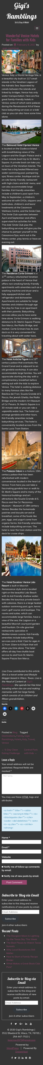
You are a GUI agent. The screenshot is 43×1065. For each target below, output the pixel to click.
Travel (31, 739)
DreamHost (21, 1051)
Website (6, 857)
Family (19, 735)
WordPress (13, 1048)
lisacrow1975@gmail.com (21, 1040)
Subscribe (10, 918)
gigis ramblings (10, 48)
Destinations (8, 735)
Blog (14, 732)
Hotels (17, 739)
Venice (5, 742)
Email (5, 847)
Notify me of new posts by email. (21, 875)
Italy (24, 739)
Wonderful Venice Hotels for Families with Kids (22, 38)
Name (6, 837)
